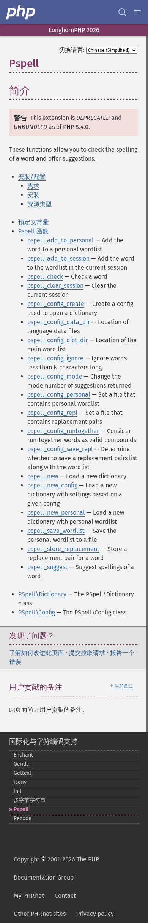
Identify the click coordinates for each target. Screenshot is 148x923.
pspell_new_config (52, 485)
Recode (22, 818)
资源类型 (39, 204)
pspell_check (45, 276)
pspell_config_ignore (55, 358)
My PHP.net (29, 895)
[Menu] (137, 12)
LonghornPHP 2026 (74, 30)
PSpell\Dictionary (42, 594)
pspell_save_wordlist (56, 530)
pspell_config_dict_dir (57, 340)
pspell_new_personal (56, 512)
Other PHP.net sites (40, 913)
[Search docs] (122, 12)
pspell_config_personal (58, 394)
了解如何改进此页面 (36, 652)
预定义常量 (33, 222)
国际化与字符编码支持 (43, 741)
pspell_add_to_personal (60, 240)
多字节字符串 (30, 800)
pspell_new (42, 476)
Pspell (21, 809)
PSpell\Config (36, 612)
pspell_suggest (47, 567)
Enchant (23, 755)
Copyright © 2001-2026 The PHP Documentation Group (56, 868)
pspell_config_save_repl (60, 449)
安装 (33, 195)
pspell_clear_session (55, 285)
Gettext (22, 773)
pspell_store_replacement (63, 548)
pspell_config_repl (52, 412)
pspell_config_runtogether (63, 430)
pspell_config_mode (54, 376)
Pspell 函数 (33, 231)
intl (18, 791)
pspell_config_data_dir (58, 322)
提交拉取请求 (87, 652)
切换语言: (72, 49)
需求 (33, 185)
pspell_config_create (55, 303)
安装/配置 (32, 176)
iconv (20, 782)
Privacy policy (95, 913)
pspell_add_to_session (58, 258)
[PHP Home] (21, 12)
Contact (65, 895)
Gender (22, 764)
